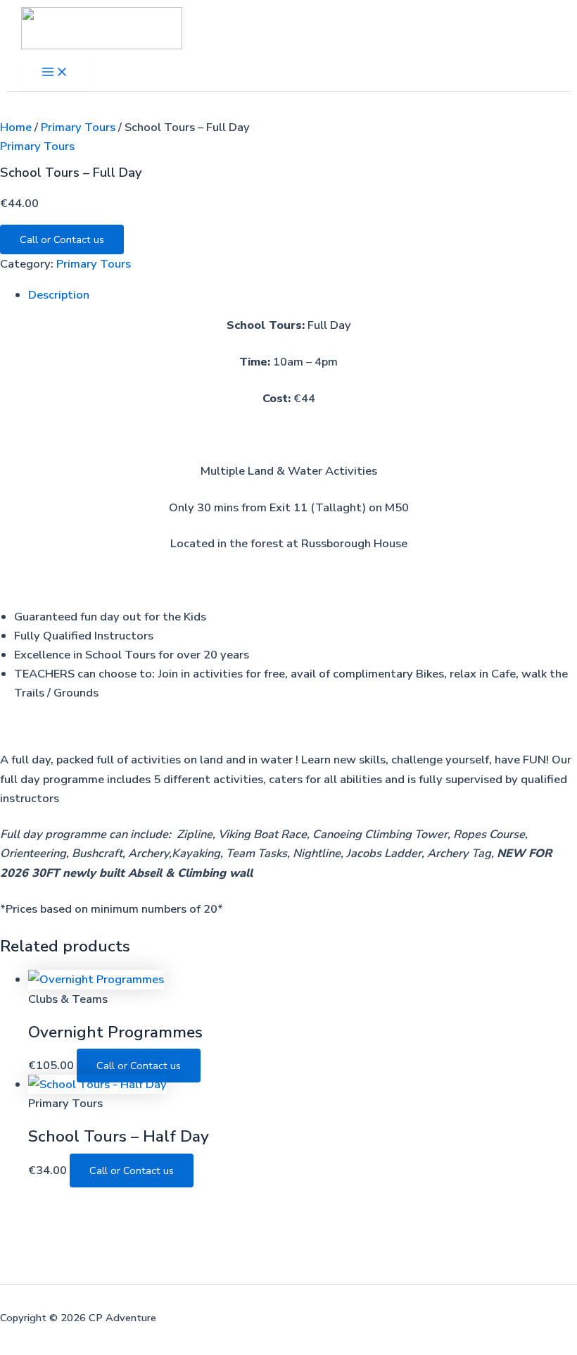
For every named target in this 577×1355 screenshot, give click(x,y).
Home (16, 127)
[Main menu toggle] (55, 73)
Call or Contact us (62, 239)
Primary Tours (78, 127)
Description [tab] (58, 295)
